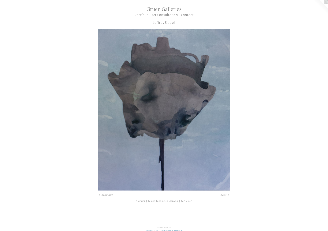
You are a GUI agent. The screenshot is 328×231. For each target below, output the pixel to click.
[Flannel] (164, 110)
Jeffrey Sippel (164, 23)
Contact (187, 15)
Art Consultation (165, 15)
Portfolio (142, 15)
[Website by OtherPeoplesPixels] (320, 7)
